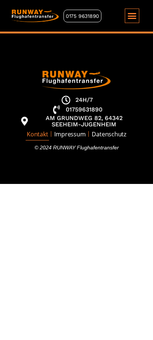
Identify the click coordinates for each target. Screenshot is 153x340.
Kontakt (37, 134)
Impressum (69, 134)
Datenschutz (109, 134)
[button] (132, 16)
